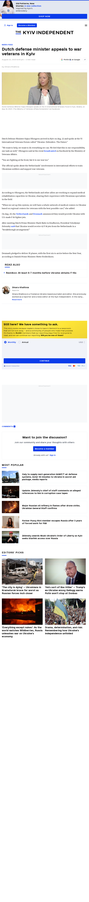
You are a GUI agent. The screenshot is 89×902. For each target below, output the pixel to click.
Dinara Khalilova (12, 67)
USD (81, 342)
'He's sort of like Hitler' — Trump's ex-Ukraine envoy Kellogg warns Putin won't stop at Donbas (65, 590)
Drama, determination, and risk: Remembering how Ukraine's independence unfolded (64, 630)
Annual (25, 342)
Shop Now (44, 16)
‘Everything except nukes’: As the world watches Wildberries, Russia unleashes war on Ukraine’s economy (22, 632)
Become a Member (26, 25)
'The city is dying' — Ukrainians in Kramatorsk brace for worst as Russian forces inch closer (21, 590)
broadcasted (50, 151)
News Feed (7, 45)
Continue (44, 361)
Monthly (12, 342)
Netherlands (22, 214)
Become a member (44, 449)
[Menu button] (86, 25)
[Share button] (85, 59)
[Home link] (44, 32)
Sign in (53, 455)
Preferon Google (72, 60)
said (13, 226)
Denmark (38, 214)
